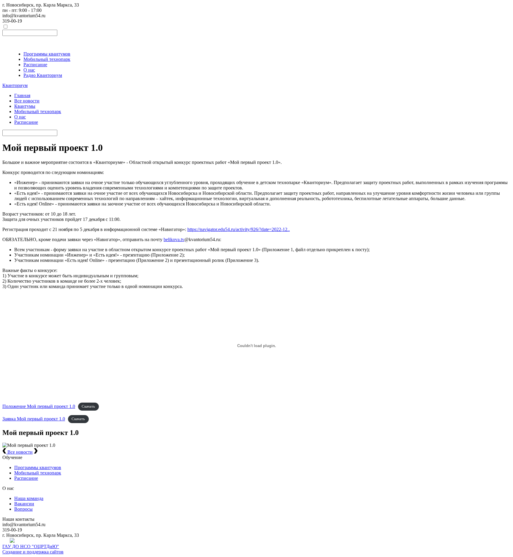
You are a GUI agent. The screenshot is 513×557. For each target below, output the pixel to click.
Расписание (35, 64)
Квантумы (24, 106)
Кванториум (15, 85)
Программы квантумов (46, 53)
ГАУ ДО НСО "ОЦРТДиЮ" (30, 546)
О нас (29, 69)
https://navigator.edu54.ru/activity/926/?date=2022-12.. (238, 229)
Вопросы (23, 509)
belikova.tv (174, 239)
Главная (22, 95)
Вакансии (24, 503)
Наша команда (28, 498)
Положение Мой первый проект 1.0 (38, 406)
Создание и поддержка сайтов (33, 551)
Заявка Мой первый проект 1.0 (33, 418)
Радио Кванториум (42, 75)
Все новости (26, 100)
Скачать (88, 407)
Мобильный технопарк (46, 59)
